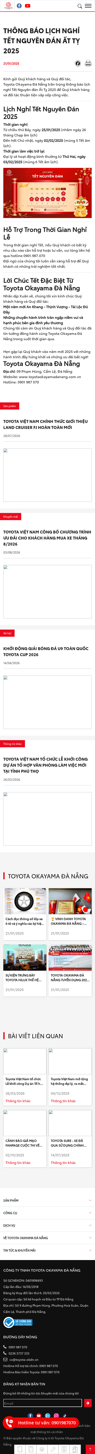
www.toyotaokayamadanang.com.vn (50, 376)
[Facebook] (79, 63)
